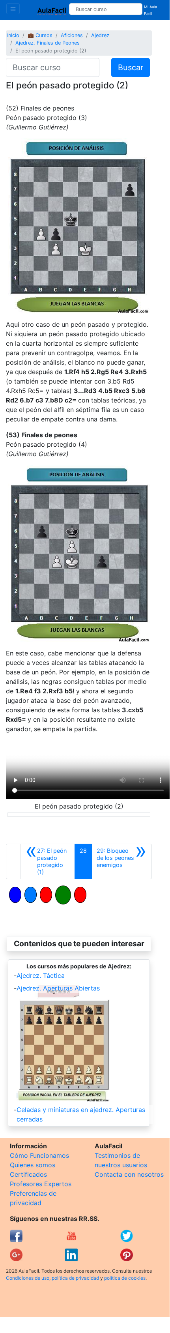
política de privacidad (75, 1278)
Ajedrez (100, 35)
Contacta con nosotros (129, 1174)
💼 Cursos (40, 35)
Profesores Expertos (40, 1184)
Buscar (130, 67)
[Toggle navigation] (13, 8)
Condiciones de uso (27, 1278)
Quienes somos (32, 1165)
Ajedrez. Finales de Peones (47, 43)
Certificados (28, 1174)
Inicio (13, 35)
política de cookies (125, 1278)
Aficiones (72, 35)
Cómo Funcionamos (39, 1155)
